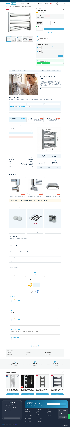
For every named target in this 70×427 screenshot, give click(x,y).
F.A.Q (37, 415)
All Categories (27, 419)
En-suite (16, 106)
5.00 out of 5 (20, 283)
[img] (13, 299)
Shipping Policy (49, 414)
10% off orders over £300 (27, 0)
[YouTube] (15, 408)
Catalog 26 (38, 414)
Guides (46, 3)
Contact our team (48, 354)
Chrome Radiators (28, 412)
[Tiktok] (12, 408)
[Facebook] (7, 408)
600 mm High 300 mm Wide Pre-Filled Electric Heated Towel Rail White (27, 390)
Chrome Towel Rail (11, 6)
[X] (10, 408)
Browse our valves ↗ (16, 202)
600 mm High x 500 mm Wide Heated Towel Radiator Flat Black (57, 390)
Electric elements (48, 352)
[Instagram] (8, 408)
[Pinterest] (14, 408)
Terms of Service (49, 411)
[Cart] (64, 3)
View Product (13, 394)
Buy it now (50, 32)
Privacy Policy (49, 412)
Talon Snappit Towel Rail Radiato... (47, 50)
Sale (51, 3)
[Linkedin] (17, 408)
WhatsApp (44, 63)
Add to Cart (60, 56)
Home (6, 6)
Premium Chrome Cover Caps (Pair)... (48, 46)
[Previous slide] (61, 372)
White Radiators (27, 414)
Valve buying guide (29, 352)
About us (7, 417)
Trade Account (38, 419)
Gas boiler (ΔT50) (21, 106)
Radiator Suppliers (39, 421)
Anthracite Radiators (28, 415)
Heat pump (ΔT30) (27, 106)
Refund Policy (49, 415)
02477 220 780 (47, 0)
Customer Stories (39, 418)
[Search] (57, 3)
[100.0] (37, 292)
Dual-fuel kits (9, 354)
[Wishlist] (62, 3)
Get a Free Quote (28, 421)
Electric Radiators (28, 418)
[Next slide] (63, 372)
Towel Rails (22, 3)
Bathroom (12, 106)
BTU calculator (9, 352)
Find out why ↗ (44, 200)
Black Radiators (27, 411)
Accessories (40, 3)
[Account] (60, 3)
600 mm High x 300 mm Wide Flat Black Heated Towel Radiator (41, 390)
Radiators (28, 3)
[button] (7, 22)
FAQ (27, 354)
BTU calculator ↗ (45, 171)
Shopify (40, 425)
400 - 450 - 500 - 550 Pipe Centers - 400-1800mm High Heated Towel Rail (12, 390)
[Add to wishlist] (63, 9)
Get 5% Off (63, 404)
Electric (34, 3)
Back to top (65, 425)
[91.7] (33, 292)
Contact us (16, 417)
